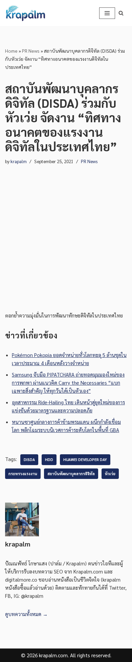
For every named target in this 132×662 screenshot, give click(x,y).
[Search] (121, 13)
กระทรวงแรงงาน (22, 473)
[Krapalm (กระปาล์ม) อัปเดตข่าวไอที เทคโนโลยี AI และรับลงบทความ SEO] (25, 13)
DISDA (29, 459)
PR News (31, 51)
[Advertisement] (66, 231)
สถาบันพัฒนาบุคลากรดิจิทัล (71, 473)
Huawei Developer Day (85, 459)
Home (11, 51)
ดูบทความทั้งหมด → (26, 614)
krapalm (18, 161)
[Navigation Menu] (107, 13)
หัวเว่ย (110, 473)
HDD (49, 459)
